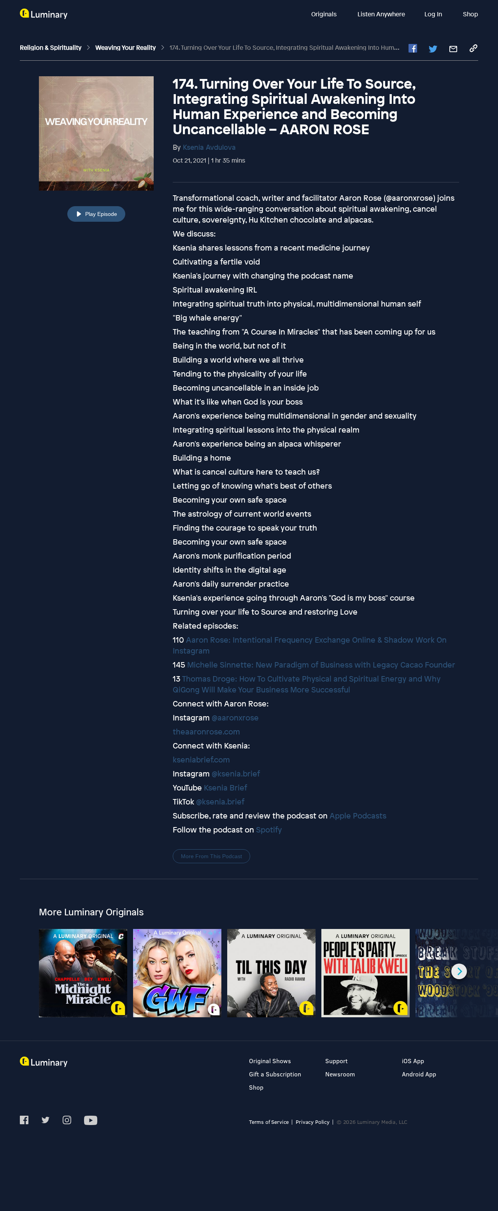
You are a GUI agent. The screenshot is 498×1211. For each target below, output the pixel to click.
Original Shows (270, 1061)
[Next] (459, 971)
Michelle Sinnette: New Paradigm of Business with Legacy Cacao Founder (321, 664)
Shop (470, 14)
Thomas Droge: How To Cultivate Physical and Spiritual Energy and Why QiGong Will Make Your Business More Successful (307, 684)
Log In (434, 14)
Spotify (269, 829)
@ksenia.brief (236, 773)
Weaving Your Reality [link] (126, 47)
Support (336, 1061)
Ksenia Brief (225, 787)
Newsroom (340, 1074)
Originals (324, 14)
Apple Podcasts (358, 815)
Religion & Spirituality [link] (51, 47)
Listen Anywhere (381, 14)
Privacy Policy (313, 1121)
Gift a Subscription (275, 1074)
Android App (419, 1074)
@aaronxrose (235, 717)
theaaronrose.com (206, 731)
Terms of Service (269, 1121)
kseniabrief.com (201, 759)
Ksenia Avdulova (209, 147)
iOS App (413, 1061)
